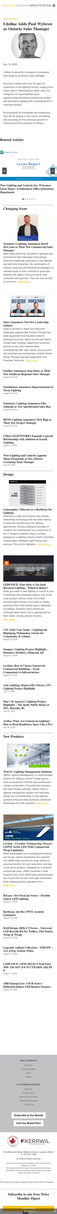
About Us (28, 1065)
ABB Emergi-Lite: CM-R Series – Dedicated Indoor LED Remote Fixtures (27, 985)
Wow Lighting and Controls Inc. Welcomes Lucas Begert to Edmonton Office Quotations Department (27, 188)
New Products (13, 736)
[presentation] (28, 164)
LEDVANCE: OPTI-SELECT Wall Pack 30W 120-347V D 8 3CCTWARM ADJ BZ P (27, 967)
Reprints (28, 1089)
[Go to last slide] (4, 171)
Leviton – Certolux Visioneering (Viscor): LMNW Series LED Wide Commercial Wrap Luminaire (28, 847)
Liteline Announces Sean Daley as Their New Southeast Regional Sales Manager (26, 372)
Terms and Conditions (28, 1097)
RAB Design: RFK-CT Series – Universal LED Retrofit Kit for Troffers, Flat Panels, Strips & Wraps (28, 931)
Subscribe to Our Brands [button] (28, 1115)
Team (28, 1073)
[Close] (54, 1192)
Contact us (28, 1104)
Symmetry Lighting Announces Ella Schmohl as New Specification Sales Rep (27, 405)
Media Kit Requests (28, 1100)
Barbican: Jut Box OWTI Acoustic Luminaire (23, 913)
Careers (28, 1077)
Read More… (24, 281)
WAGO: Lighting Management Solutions (27, 771)
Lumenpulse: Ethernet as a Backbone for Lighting (27, 511)
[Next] (52, 171)
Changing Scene (10, 19)
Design (8, 474)
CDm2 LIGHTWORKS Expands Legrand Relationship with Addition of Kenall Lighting (28, 439)
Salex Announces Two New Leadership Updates (26, 324)
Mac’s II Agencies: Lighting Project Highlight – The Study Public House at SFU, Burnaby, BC (26, 705)
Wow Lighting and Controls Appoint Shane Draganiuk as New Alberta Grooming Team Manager (25, 459)
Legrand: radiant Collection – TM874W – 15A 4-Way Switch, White (28, 949)
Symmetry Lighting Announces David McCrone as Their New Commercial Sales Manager (28, 247)
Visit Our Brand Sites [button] (28, 1123)
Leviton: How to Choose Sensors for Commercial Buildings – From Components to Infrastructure (24, 669)
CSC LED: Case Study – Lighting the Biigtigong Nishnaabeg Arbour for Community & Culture (25, 633)
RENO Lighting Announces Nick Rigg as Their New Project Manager (27, 421)
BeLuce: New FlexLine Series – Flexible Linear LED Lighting (26, 897)
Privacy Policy (28, 1093)
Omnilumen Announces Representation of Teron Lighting (28, 388)
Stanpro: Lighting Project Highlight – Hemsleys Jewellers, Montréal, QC (25, 651)
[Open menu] (54, 5)
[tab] (23, 199)
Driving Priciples (28, 1069)
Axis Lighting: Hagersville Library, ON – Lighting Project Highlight (27, 687)
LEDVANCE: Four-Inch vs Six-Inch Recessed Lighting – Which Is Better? (25, 586)
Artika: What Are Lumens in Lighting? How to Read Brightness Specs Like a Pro (27, 722)
